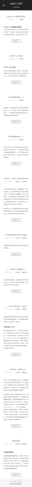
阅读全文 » (16, 41)
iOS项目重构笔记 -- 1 (16, 137)
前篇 (5, 317)
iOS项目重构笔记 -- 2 (16, 97)
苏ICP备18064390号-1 (16, 484)
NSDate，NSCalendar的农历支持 (16, 178)
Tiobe (23, 461)
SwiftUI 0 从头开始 (16, 56)
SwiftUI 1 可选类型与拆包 (16, 16)
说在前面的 (16, 441)
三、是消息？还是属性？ (16, 269)
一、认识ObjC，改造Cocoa (16, 369)
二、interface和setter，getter (16, 306)
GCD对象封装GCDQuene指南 (16, 235)
